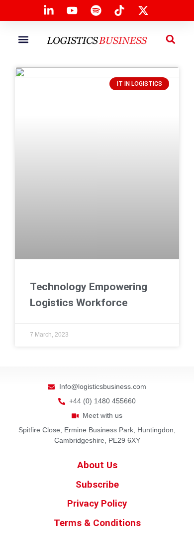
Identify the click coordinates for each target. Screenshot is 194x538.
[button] (23, 39)
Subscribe (97, 484)
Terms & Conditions (97, 523)
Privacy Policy (97, 503)
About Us (97, 465)
